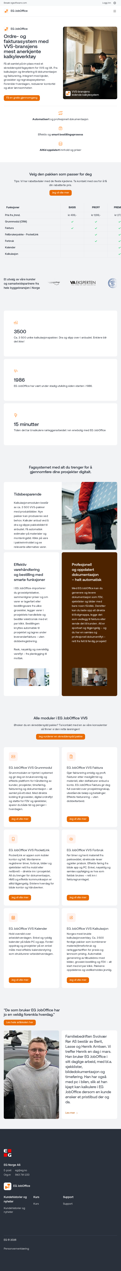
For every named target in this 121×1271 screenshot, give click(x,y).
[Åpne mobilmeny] (114, 11)
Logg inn (106, 3)
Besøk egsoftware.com (15, 3)
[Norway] (114, 3)
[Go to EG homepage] (7, 1153)
